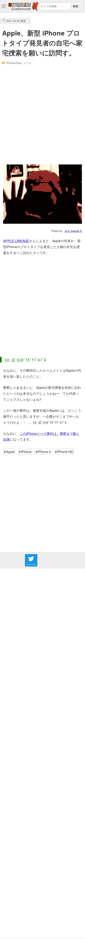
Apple (10, 451)
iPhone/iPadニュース (18, 63)
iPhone (26, 451)
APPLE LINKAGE (16, 240)
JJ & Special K (73, 231)
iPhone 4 (44, 451)
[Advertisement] (42, 114)
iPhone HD (65, 451)
